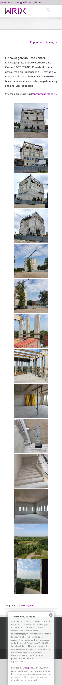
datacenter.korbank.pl (43, 93)
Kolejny (49, 42)
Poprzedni (36, 42)
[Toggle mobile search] (48, 10)
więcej (26, 667)
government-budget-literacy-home (21, 2)
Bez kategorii (26, 605)
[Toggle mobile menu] (55, 10)
